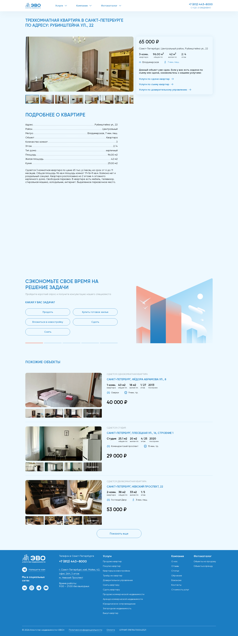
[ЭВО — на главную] (40, 5)
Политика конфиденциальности (85, 630)
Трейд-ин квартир (112, 575)
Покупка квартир (112, 566)
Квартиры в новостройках (116, 570)
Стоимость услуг (180, 589)
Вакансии (176, 580)
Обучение (176, 575)
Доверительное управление (118, 580)
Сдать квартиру (111, 589)
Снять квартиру (111, 585)
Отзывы (175, 566)
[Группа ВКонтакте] (24, 587)
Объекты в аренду (203, 566)
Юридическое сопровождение (119, 603)
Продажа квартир (112, 561)
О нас (174, 561)
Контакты (176, 585)
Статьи (175, 570)
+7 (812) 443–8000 (201, 4)
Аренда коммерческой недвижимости (123, 599)
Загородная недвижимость (117, 608)
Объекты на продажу (205, 561)
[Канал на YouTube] (46, 587)
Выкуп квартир (110, 613)
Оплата (111, 630)
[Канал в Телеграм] (38, 587)
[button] (79, 64)
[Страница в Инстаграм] (31, 587)
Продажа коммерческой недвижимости (123, 594)
